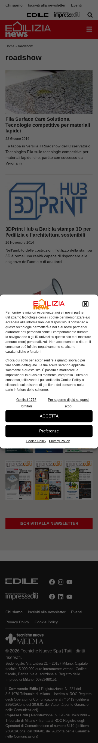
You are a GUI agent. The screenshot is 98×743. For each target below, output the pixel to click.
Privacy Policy (59, 441)
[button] (85, 304)
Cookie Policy (36, 441)
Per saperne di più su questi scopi (68, 403)
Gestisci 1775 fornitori (26, 403)
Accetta (49, 416)
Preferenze (49, 431)
